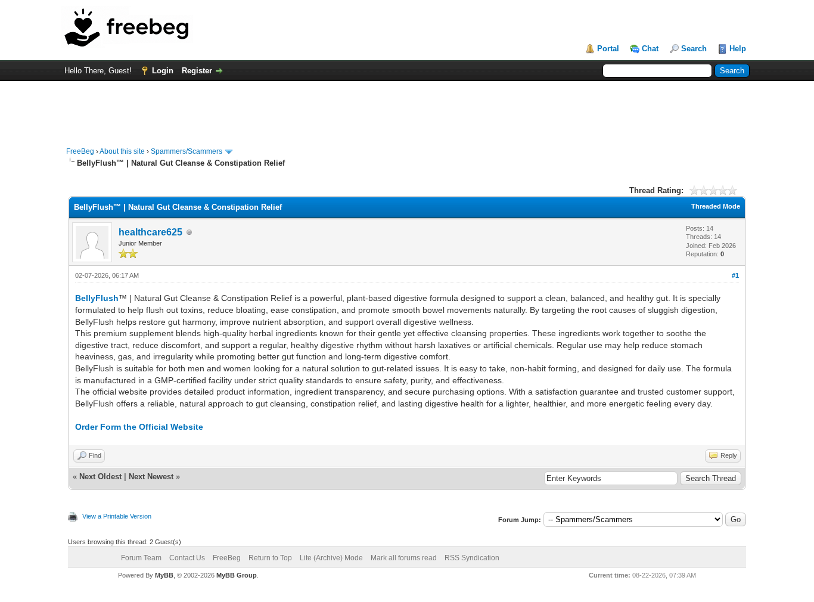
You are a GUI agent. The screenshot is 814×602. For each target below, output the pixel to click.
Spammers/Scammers (186, 151)
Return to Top (270, 558)
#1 (735, 275)
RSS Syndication (472, 558)
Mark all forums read (404, 558)
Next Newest (151, 476)
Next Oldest (100, 476)
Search (694, 48)
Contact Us (187, 558)
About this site (122, 151)
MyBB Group (236, 575)
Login (162, 70)
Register (197, 70)
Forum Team (141, 558)
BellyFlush (97, 298)
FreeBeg (80, 151)
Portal (608, 48)
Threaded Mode (715, 206)
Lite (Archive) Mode (331, 558)
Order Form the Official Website (139, 427)
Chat (650, 48)
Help (737, 48)
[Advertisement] (407, 108)
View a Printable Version (116, 516)
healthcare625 (150, 232)
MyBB (164, 575)
